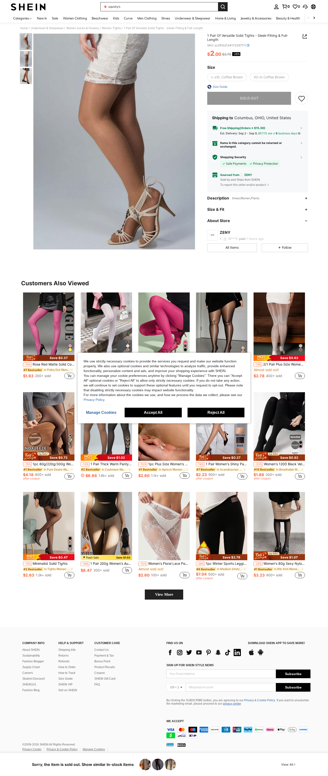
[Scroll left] (308, 18)
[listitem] (48, 338)
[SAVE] (301, 98)
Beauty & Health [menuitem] (288, 18)
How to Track (66, 673)
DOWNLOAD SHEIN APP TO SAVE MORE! (276, 643)
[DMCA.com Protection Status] (181, 744)
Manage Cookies (94, 749)
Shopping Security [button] (233, 157)
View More (164, 594)
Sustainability (31, 655)
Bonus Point (102, 661)
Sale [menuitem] (55, 18)
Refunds (63, 661)
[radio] (227, 77)
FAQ (97, 684)
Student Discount (33, 678)
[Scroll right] (314, 18)
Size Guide (65, 678)
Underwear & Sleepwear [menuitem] (192, 18)
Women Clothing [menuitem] (75, 18)
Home (24, 28)
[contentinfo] (238, 732)
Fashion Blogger (33, 661)
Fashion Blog (31, 690)
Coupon (99, 673)
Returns (63, 655)
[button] (305, 7)
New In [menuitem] (42, 18)
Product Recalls (104, 667)
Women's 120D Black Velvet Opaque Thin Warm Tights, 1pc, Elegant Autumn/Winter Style (280, 464)
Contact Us (101, 650)
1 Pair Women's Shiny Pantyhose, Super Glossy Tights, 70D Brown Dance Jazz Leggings (222, 464)
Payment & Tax (104, 655)
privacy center (232, 703)
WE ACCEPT (175, 721)
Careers (27, 673)
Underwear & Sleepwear (47, 28)
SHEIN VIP (65, 684)
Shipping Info (67, 650)
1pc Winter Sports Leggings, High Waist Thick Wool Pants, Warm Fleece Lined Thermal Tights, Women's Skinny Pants (222, 563)
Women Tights (111, 28)
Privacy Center (32, 749)
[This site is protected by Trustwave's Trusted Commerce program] (170, 744)
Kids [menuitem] (116, 18)
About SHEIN (31, 650)
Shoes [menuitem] (165, 18)
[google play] (260, 654)
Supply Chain (31, 667)
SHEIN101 (29, 684)
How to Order (67, 667)
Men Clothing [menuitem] (147, 18)
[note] (48, 358)
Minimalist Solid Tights (45, 563)
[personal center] (276, 7)
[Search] (223, 6)
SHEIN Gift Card (104, 678)
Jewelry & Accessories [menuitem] (256, 18)
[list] (204, 652)
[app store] (251, 654)
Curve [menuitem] (128, 18)
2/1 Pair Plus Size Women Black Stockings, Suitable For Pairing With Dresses (280, 364)
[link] (286, 6)
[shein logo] (28, 6)
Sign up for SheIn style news (190, 665)
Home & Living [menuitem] (225, 18)
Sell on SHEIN (67, 690)
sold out (249, 98)
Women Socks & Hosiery (82, 28)
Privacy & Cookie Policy (259, 700)
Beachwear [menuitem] (100, 18)
